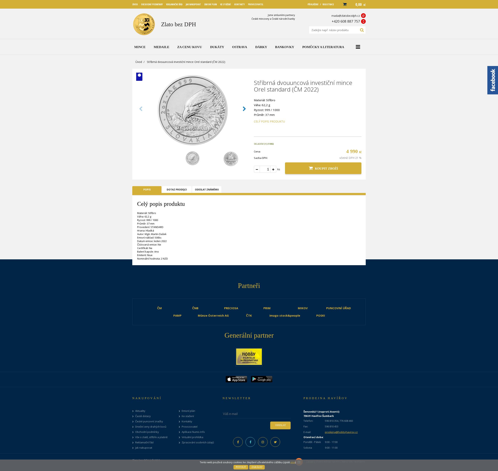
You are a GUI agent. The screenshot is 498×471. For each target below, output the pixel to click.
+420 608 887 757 (346, 21)
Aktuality (140, 410)
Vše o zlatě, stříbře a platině (151, 437)
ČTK (249, 315)
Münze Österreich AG (213, 315)
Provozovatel (189, 426)
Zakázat (257, 467)
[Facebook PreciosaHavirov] (238, 442)
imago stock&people (284, 315)
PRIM (267, 308)
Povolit (241, 467)
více (292, 462)
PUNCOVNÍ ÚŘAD (338, 308)
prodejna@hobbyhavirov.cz (341, 432)
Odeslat (280, 425)
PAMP (177, 315)
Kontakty (187, 421)
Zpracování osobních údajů (198, 442)
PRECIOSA (231, 308)
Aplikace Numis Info (193, 432)
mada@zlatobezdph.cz (345, 16)
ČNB (195, 308)
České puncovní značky (149, 421)
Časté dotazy (143, 416)
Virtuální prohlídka (192, 437)
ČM (159, 308)
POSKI (320, 315)
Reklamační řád (144, 442)
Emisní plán (188, 410)
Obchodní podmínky (147, 432)
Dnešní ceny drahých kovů (150, 426)
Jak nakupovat (143, 447)
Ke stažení (188, 416)
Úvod (138, 62)
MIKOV (303, 308)
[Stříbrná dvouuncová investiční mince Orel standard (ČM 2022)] (192, 146)
